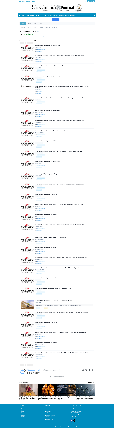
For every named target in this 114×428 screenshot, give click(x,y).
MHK (38, 31)
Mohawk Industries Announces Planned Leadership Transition (52, 130)
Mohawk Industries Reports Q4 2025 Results (47, 110)
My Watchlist (79, 20)
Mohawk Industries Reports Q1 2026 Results (47, 76)
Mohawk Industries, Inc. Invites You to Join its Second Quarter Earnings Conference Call (59, 55)
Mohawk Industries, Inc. (41, 49)
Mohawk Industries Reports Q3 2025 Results (47, 141)
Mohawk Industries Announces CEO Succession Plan (50, 66)
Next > (32, 43)
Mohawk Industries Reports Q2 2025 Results (47, 161)
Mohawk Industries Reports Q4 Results (46, 214)
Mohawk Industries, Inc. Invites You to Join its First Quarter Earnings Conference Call (59, 98)
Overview (29, 27)
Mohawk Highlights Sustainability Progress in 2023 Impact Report (53, 288)
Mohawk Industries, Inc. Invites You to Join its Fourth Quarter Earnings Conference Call (59, 120)
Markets (22, 23)
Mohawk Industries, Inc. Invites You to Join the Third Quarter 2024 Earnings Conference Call (61, 257)
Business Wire (38, 93)
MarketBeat (38, 307)
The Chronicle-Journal (30, 426)
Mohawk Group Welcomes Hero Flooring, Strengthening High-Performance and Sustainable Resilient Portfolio (63, 87)
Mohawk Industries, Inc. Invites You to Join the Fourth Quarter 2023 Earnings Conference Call (61, 352)
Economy (46, 307)
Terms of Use (52, 426)
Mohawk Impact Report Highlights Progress (47, 174)
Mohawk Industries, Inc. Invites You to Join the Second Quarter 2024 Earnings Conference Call (61, 312)
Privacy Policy (60, 371)
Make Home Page (91, 1)
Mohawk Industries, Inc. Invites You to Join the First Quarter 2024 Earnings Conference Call (60, 332)
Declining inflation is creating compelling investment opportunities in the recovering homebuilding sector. (59, 305)
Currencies (40, 27)
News (35, 27)
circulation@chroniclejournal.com (81, 414)
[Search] (94, 15)
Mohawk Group (39, 91)
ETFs (35, 23)
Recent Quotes (68, 20)
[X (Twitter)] (83, 371)
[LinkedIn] (89, 371)
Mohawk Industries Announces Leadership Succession (50, 237)
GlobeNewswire (38, 51)
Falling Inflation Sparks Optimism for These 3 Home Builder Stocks (53, 300)
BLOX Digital (86, 426)
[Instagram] (92, 371)
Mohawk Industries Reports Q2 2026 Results (47, 45)
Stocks (29, 23)
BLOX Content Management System (75, 426)
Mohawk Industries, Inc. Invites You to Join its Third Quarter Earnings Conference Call (59, 151)
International (47, 27)
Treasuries (54, 27)
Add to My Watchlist (43, 36)
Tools (41, 23)
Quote (33, 38)
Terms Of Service (68, 371)
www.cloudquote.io (64, 369)
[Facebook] (86, 371)
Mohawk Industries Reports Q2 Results (46, 278)
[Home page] (57, 8)
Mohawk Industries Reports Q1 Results (46, 194)
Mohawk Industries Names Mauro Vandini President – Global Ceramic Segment (57, 268)
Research (76, 38)
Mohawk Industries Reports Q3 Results (46, 247)
